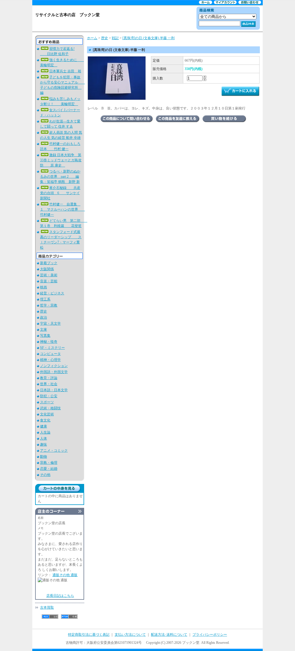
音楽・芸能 (48, 281)
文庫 (43, 330)
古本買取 (47, 607)
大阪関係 (47, 269)
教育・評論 (48, 378)
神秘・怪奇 (48, 342)
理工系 (45, 299)
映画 (43, 287)
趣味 (43, 444)
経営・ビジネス (52, 293)
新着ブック (48, 263)
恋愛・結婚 (48, 469)
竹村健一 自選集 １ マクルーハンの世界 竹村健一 (62, 209)
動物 (43, 457)
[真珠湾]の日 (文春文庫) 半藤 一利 (148, 38)
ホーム (92, 38)
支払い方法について (130, 635)
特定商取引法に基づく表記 (88, 635)
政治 (43, 317)
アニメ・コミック (54, 450)
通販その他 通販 (64, 575)
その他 (45, 475)
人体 (43, 438)
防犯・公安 (48, 396)
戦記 (115, 38)
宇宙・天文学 (50, 323)
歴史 (43, 311)
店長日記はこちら (60, 596)
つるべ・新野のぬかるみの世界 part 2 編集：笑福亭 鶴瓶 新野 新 (60, 176)
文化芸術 (47, 414)
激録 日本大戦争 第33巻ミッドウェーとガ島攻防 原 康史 (61, 160)
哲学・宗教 (48, 305)
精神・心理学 (50, 360)
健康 (43, 426)
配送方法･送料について (169, 635)
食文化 (45, 420)
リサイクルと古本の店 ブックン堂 (67, 15)
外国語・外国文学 (54, 372)
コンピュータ (50, 354)
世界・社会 (48, 384)
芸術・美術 (48, 275)
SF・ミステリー (52, 348)
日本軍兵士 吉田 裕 (65, 71)
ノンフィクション (54, 366)
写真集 (45, 336)
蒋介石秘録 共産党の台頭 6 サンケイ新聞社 (60, 193)
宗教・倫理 (48, 463)
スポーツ (47, 402)
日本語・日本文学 (54, 390)
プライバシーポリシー (209, 635)
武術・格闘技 (50, 408)
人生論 (45, 432)
